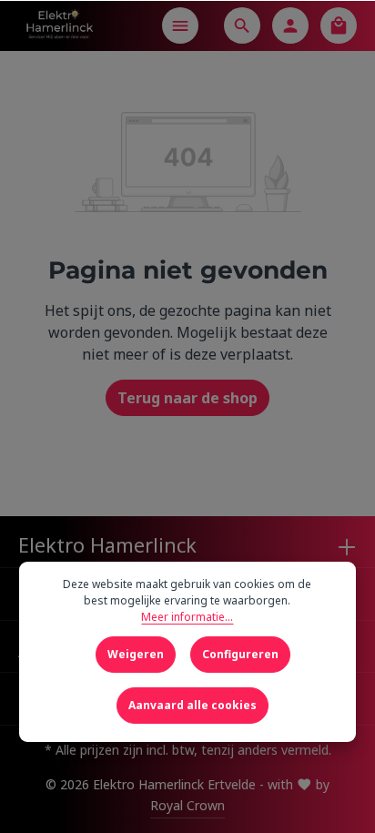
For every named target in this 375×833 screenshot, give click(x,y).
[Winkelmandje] (338, 25)
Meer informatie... (187, 617)
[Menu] (180, 25)
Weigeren (135, 654)
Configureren (240, 654)
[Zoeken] (242, 25)
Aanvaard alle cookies (192, 705)
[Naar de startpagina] (59, 25)
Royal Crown (187, 805)
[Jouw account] (290, 25)
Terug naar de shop (187, 398)
